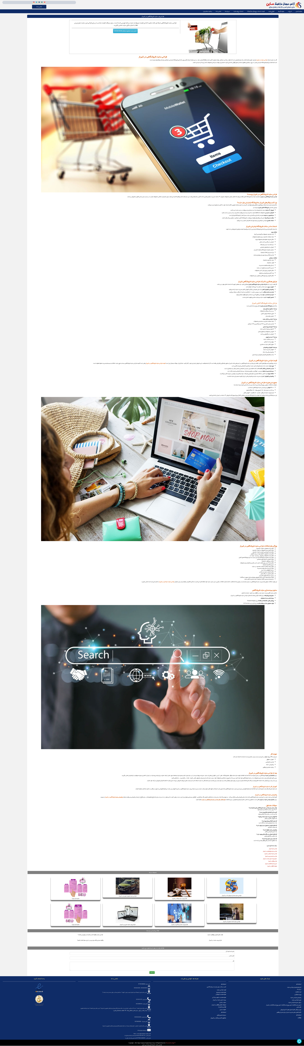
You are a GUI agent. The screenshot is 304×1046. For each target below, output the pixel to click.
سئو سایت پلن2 (75, 924)
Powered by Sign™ (171, 1043)
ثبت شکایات (298, 992)
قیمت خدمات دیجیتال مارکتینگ (256, 11)
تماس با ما (218, 11)
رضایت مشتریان (207, 11)
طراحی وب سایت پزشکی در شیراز (179, 924)
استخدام (298, 984)
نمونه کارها (281, 11)
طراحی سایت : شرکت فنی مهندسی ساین (152, 1044)
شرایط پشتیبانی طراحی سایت (294, 987)
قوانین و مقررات (222, 1007)
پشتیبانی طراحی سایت (295, 997)
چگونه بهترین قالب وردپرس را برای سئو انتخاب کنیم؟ (90, 940)
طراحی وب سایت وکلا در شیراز (179, 898)
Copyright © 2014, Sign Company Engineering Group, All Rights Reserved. (147, 1043)
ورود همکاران (297, 994)
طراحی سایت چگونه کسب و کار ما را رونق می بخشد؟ (90, 934)
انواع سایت (271, 11)
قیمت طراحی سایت (221, 990)
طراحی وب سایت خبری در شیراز (127, 924)
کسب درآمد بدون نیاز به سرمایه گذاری (216, 987)
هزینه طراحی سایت (296, 1000)
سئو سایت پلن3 (75, 898)
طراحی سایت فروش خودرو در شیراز (127, 896)
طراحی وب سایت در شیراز (215, 940)
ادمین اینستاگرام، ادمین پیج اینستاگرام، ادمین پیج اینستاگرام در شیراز (283, 1005)
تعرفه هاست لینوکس (221, 994)
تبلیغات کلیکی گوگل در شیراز (219, 1005)
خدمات (290, 11)
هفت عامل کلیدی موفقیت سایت (215, 934)
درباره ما (227, 11)
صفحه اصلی (299, 11)
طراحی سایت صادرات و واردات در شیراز (231, 895)
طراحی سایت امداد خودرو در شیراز (231, 921)
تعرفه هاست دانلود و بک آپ (219, 997)
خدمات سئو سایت (238, 11)
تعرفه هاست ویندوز (221, 992)
